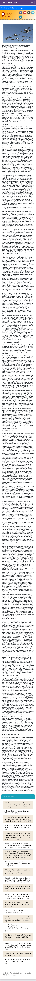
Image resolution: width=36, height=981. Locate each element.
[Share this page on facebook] (20, 12)
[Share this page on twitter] (33, 12)
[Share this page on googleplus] (29, 12)
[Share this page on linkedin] (20, 17)
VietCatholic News (9, 2)
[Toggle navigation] (32, 2)
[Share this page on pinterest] (24, 12)
